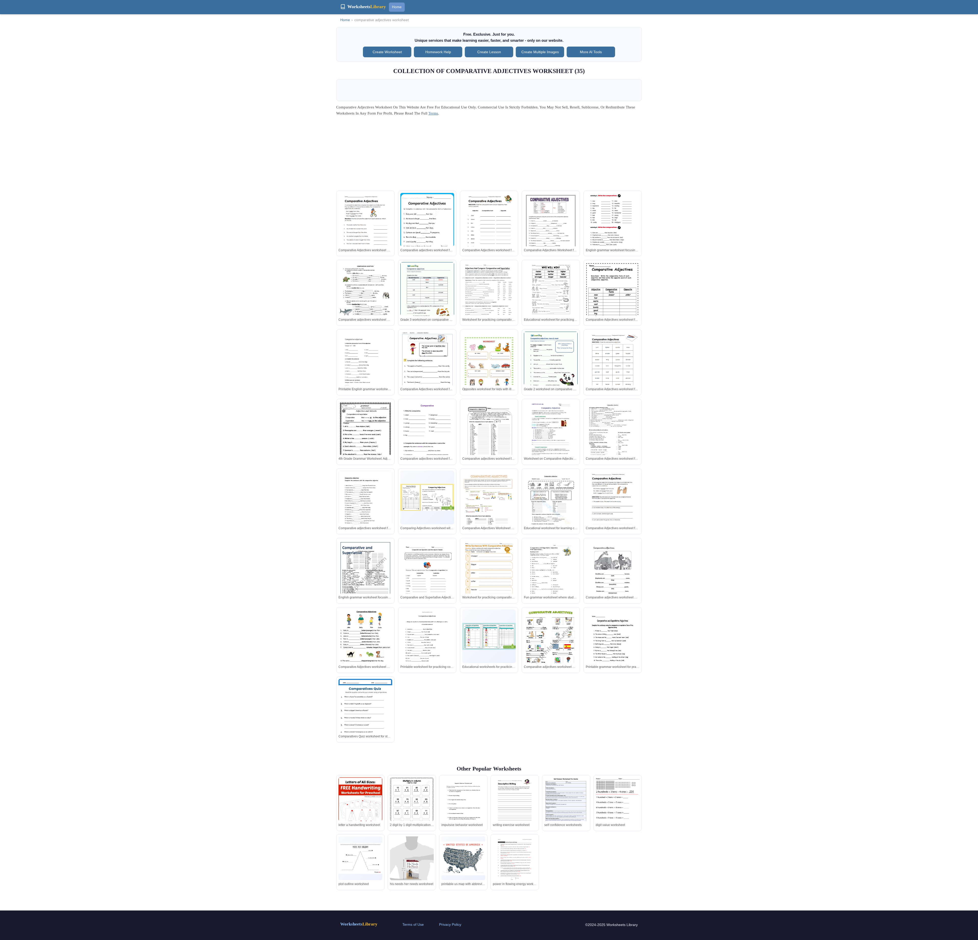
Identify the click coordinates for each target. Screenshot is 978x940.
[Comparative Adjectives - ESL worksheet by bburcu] (551, 647)
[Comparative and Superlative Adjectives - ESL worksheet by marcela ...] (365, 575)
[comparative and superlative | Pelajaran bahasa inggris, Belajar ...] (365, 439)
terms (433, 113)
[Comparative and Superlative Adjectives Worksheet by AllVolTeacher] (613, 644)
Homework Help (438, 52)
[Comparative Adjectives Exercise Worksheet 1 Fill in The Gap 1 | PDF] (427, 645)
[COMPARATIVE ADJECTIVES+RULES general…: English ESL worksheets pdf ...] (489, 508)
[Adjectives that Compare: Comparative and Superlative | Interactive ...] (489, 297)
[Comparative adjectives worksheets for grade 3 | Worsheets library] (427, 296)
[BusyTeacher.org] (613, 439)
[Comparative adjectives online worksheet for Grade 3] (613, 226)
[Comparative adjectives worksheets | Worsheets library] (551, 366)
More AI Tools (591, 52)
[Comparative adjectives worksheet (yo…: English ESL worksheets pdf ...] (365, 370)
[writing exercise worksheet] (515, 805)
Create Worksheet (387, 52)
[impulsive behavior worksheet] (463, 806)
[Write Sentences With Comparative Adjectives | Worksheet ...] (489, 574)
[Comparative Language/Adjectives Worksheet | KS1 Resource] (427, 497)
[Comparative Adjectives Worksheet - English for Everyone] (551, 436)
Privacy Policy (450, 924)
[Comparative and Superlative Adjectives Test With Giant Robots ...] (551, 575)
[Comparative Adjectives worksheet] (613, 578)
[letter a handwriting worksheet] (360, 805)
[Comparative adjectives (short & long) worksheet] (427, 439)
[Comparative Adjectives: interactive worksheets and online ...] (365, 505)
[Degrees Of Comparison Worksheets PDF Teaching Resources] (489, 636)
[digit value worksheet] (618, 805)
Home (397, 7)
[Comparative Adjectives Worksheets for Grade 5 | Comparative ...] (427, 227)
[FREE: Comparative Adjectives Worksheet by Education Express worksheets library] (613, 298)
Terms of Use (413, 924)
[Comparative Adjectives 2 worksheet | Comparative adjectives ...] (365, 644)
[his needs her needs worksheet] (412, 865)
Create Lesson (489, 52)
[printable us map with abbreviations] (463, 858)
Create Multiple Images (540, 52)
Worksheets (358, 924)
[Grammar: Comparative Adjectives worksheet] (551, 231)
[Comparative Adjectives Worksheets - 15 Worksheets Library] (365, 227)
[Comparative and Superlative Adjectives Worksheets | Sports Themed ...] (427, 575)
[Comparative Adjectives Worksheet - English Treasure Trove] (427, 370)
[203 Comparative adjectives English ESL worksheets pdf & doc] (489, 370)
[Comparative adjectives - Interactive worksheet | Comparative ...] (365, 300)
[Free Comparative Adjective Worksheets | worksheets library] (365, 717)
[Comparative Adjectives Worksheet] (551, 508)
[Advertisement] (489, 155)
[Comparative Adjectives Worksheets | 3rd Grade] (489, 436)
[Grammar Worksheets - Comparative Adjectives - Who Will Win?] (551, 289)
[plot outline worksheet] (360, 858)
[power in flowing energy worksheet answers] (515, 864)
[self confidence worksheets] (566, 808)
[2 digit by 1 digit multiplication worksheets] (412, 805)
